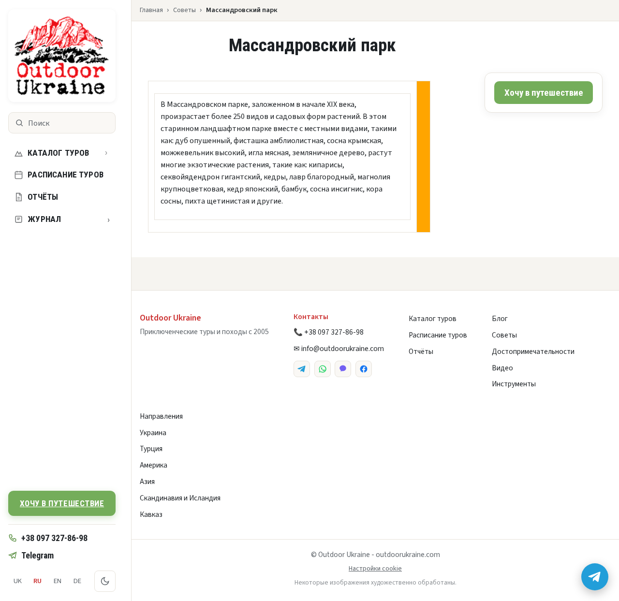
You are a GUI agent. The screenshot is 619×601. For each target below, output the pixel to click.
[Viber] (343, 369)
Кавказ (151, 514)
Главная (151, 10)
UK (18, 581)
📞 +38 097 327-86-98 (329, 332)
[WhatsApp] (322, 369)
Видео (502, 368)
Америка (153, 465)
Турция (151, 448)
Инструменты (514, 384)
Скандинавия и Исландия (180, 498)
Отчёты (43, 197)
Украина (153, 432)
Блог (500, 318)
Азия (147, 481)
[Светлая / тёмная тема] (105, 581)
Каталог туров (58, 153)
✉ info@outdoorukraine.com (339, 348)
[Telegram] (302, 369)
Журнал (69, 219)
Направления (161, 416)
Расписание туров (65, 174)
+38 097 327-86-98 (54, 538)
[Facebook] (363, 369)
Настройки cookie (375, 568)
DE (77, 581)
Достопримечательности (533, 351)
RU (37, 581)
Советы (184, 10)
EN (57, 581)
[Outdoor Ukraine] (62, 55)
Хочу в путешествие (62, 503)
